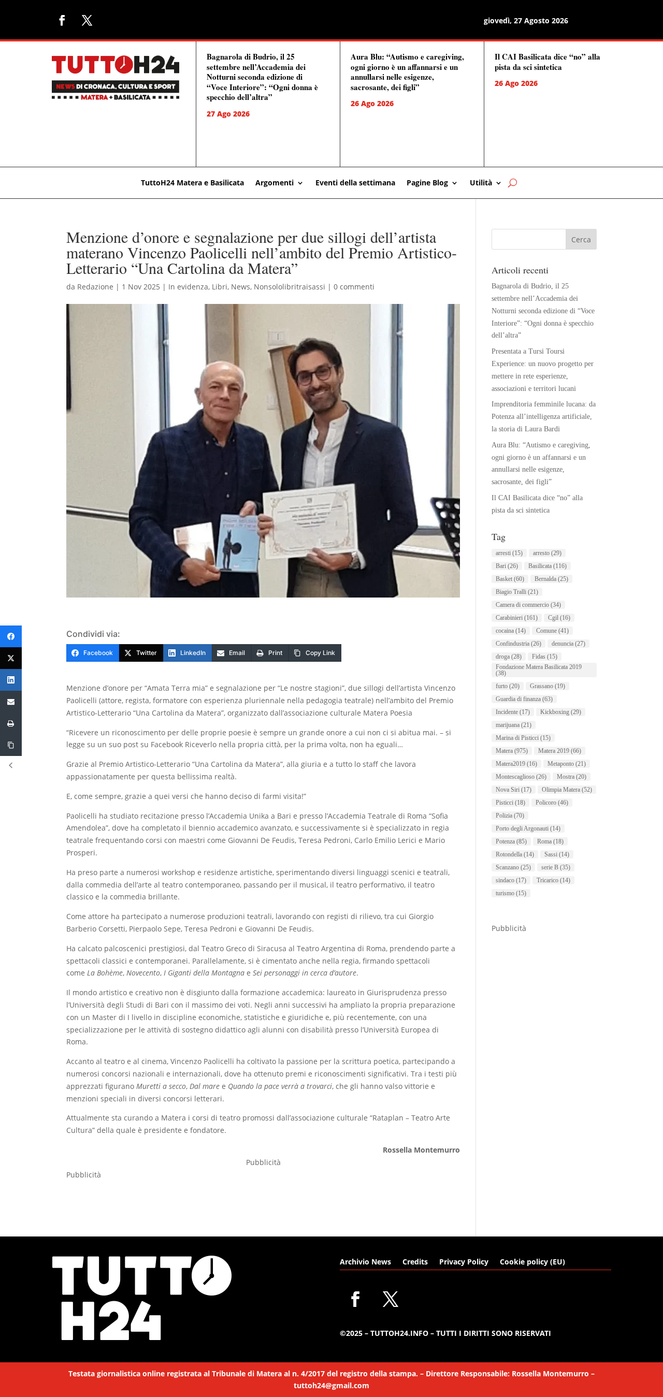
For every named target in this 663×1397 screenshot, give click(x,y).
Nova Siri (513, 789)
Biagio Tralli (517, 591)
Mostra (571, 776)
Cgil (559, 617)
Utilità (481, 183)
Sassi (556, 854)
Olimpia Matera (567, 789)
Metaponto (566, 763)
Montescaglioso (521, 776)
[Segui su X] (87, 20)
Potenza (511, 841)
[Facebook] (11, 636)
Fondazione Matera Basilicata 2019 (539, 670)
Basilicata (547, 566)
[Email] (11, 701)
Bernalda (551, 579)
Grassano (547, 686)
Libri (219, 287)
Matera (512, 750)
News (240, 287)
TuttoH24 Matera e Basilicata (192, 183)
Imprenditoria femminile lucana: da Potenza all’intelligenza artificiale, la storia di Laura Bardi (544, 416)
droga (509, 656)
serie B (555, 867)
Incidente (513, 712)
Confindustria (518, 643)
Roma (550, 841)
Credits (415, 1262)
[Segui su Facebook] (62, 20)
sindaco (511, 880)
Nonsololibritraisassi (289, 287)
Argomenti (274, 183)
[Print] (11, 723)
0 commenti (354, 287)
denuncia (568, 643)
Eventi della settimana (355, 183)
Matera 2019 (559, 750)
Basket (510, 579)
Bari (507, 566)
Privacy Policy (463, 1262)
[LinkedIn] (11, 680)
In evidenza (188, 287)
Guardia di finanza (524, 699)
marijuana (513, 725)
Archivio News (365, 1262)
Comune (552, 630)
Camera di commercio (528, 604)
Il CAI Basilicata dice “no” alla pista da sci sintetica (547, 61)
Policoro (552, 802)
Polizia (510, 815)
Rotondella (515, 854)
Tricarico (553, 880)
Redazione (95, 287)
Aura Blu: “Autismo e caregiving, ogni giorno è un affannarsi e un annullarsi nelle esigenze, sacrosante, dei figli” (407, 72)
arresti (509, 553)
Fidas (544, 656)
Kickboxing (560, 712)
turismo (511, 893)
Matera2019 (516, 763)
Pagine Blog (427, 183)
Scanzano (513, 867)
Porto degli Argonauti (528, 828)
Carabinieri (517, 617)
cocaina (511, 630)
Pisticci (510, 802)
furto (508, 686)
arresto (547, 553)
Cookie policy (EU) (532, 1262)
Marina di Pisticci (523, 737)
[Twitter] (11, 658)
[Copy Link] (11, 745)
